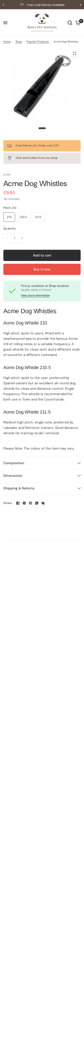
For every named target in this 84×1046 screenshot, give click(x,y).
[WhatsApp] (36, 503)
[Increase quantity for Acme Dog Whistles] (22, 238)
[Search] (70, 22)
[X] (24, 503)
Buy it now (42, 269)
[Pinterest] (30, 503)
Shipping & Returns (18, 488)
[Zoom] (74, 53)
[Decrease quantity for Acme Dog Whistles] (7, 238)
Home (7, 41)
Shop (18, 41)
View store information (35, 295)
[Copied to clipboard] (43, 503)
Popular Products (38, 41)
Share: (8, 503)
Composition (13, 463)
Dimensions (12, 475)
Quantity (9, 228)
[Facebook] (18, 503)
